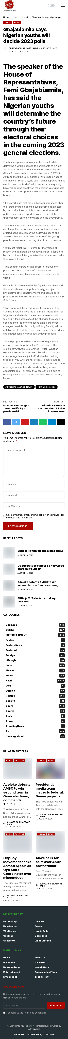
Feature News (35, 645)
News (15, 17)
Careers (40, 921)
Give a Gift (40, 962)
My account (10, 976)
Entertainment (11, 972)
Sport (35, 705)
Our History (10, 921)
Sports (35, 711)
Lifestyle (35, 660)
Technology (42, 976)
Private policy (35, 1034)
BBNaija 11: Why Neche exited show (40, 550)
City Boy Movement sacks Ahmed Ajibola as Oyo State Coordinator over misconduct (17, 868)
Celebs (35, 630)
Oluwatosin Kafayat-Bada (23, 48)
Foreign (35, 655)
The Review (10, 931)
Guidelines (41, 935)
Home (6, 17)
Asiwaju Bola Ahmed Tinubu (19, 387)
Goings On (9, 940)
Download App (11, 967)
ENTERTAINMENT (35, 635)
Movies (35, 670)
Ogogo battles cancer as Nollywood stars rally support (40, 567)
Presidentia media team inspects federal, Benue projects (50, 790)
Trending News (34, 726)
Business (35, 624)
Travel (35, 721)
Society (35, 700)
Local (25, 17)
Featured (35, 650)
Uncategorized (35, 736)
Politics (35, 695)
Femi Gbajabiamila (46, 387)
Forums (50, 1034)
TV (35, 731)
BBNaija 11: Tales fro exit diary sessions (36, 600)
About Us (40, 957)
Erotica (34, 640)
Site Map (8, 935)
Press (38, 926)
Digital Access (43, 940)
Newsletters (42, 967)
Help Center (10, 926)
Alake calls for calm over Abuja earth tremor (49, 862)
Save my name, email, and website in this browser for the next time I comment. (35, 516)
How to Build (41, 931)
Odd (34, 685)
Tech (34, 716)
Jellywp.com (34, 1029)
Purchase (9, 962)
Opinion (35, 690)
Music (35, 675)
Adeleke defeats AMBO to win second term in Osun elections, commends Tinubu (37, 585)
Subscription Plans (46, 972)
